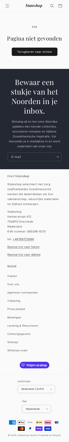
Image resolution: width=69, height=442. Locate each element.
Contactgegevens (19, 333)
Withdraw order (17, 350)
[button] (7, 6)
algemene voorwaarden (22, 292)
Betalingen (14, 317)
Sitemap (12, 342)
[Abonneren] (57, 156)
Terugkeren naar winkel (34, 51)
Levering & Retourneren (22, 325)
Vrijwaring (13, 300)
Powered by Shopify (50, 435)
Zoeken (12, 276)
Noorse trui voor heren (23, 247)
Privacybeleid (16, 308)
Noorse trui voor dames (23, 254)
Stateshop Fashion (28, 435)
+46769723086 (23, 239)
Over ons (13, 284)
